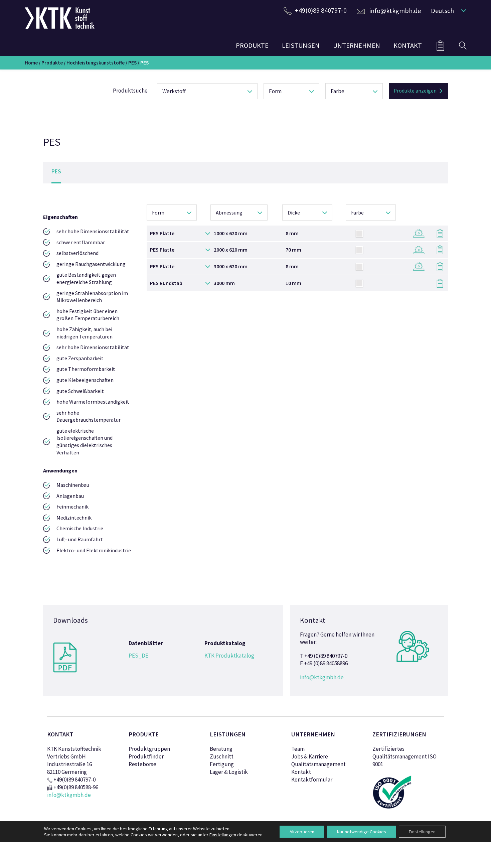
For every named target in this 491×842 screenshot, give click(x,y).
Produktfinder (146, 756)
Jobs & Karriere (309, 756)
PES (132, 62)
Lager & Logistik (229, 772)
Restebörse (142, 764)
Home (31, 62)
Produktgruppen (149, 748)
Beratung (221, 748)
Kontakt (301, 772)
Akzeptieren (302, 832)
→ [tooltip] (415, 232)
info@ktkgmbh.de (395, 10)
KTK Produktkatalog (229, 655)
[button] (447, 10)
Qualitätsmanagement (318, 764)
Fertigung (222, 764)
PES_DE (138, 655)
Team (298, 748)
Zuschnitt (221, 756)
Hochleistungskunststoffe (95, 62)
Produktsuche (130, 90)
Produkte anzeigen (415, 91)
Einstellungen (422, 832)
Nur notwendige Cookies (361, 832)
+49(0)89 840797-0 (321, 10)
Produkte (52, 62)
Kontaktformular (311, 779)
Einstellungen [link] (222, 835)
